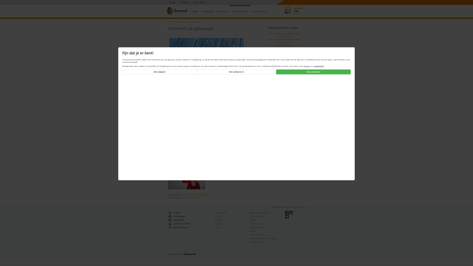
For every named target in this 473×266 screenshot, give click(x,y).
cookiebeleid (318, 66)
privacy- (307, 66)
